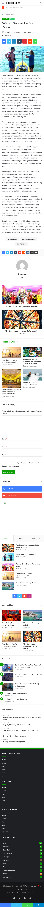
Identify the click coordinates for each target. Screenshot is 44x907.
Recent (7, 538)
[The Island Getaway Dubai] (8, 586)
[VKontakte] (27, 252)
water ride (22, 244)
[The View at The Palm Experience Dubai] (11, 352)
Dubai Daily (7, 850)
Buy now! (5, 776)
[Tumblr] (19, 41)
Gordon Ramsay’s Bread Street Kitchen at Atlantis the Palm (11, 392)
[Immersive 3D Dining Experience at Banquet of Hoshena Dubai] (32, 352)
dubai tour (13, 239)
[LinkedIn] (14, 41)
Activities (12, 14)
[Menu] (3, 3)
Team (3, 766)
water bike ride (29, 239)
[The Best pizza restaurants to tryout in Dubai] (8, 548)
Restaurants (7, 877)
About (4, 763)
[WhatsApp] (35, 41)
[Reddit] (30, 41)
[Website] (22, 277)
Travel (12, 19)
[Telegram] (38, 905)
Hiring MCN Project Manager (16, 693)
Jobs (4, 843)
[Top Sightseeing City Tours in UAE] (7, 677)
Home (6, 14)
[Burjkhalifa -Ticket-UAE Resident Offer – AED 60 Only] (7, 668)
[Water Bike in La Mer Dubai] (8, 557)
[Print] (36, 252)
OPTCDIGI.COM (22, 889)
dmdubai (7, 32)
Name (4, 439)
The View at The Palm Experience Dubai (10, 361)
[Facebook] (4, 41)
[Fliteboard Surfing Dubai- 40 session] (32, 374)
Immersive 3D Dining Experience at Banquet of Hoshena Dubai (32, 361)
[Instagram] (29, 596)
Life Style (6, 857)
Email (4, 447)
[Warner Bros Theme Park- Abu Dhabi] (8, 567)
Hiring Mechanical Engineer (16, 699)
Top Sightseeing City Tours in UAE (28, 674)
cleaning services (9, 870)
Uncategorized (8, 853)
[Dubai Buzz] (13, 2)
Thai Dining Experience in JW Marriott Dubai (20, 7)
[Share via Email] (32, 252)
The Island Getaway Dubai (26, 583)
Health (5, 863)
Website (4, 455)
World (3, 769)
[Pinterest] (24, 41)
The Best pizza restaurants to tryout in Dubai (32, 646)
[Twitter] (9, 41)
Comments (36, 538)
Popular (20, 538)
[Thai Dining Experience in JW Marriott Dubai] (11, 615)
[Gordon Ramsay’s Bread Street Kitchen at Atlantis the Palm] (11, 378)
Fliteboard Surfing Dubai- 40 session (30, 384)
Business (6, 860)
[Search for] (41, 3)
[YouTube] (24, 596)
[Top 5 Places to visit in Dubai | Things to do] (7, 687)
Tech (3, 773)
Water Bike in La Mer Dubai (26, 554)
